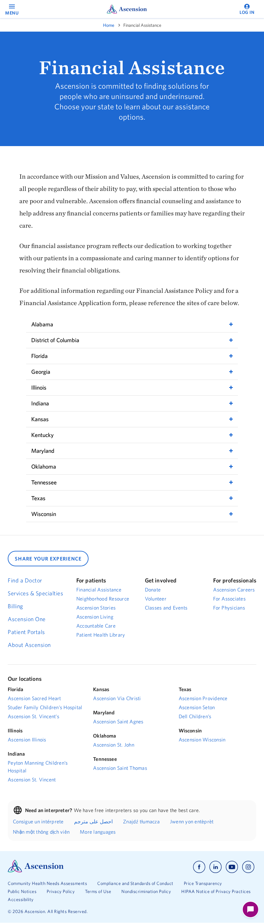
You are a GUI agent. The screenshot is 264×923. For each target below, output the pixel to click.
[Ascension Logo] (36, 871)
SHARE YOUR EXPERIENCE (48, 558)
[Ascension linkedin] (215, 867)
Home (108, 25)
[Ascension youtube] (232, 867)
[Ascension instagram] (248, 867)
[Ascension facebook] (199, 867)
